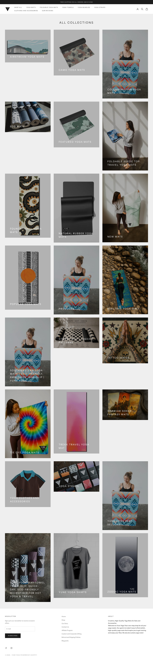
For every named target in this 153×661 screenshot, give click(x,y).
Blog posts (65, 641)
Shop (63, 620)
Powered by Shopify (29, 655)
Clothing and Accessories (26, 10)
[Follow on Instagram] (11, 648)
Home (64, 616)
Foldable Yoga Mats (49, 7)
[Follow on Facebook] (6, 648)
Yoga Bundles (84, 7)
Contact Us (65, 627)
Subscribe (13, 635)
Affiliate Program (67, 630)
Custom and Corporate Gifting (71, 634)
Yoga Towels (68, 7)
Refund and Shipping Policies (71, 637)
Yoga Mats (31, 7)
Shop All (18, 7)
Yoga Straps (99, 7)
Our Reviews (47, 10)
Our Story (65, 623)
